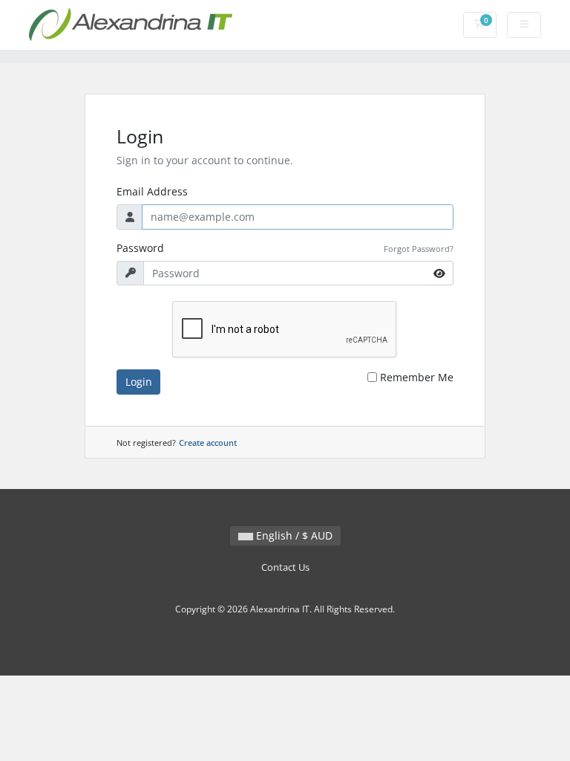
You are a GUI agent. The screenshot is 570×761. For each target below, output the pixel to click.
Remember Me (416, 377)
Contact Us (285, 567)
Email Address (152, 191)
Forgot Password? (418, 248)
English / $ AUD (292, 535)
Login (138, 382)
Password (140, 248)
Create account (208, 442)
